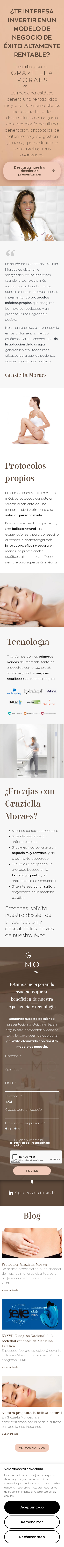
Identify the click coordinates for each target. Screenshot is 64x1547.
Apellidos (13, 1069)
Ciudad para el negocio (24, 1109)
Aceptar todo (32, 1507)
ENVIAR (32, 1171)
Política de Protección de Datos (32, 1144)
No (20, 1129)
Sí (9, 1129)
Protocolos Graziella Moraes (25, 1264)
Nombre (12, 1056)
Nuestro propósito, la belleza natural (32, 1413)
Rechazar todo (32, 1537)
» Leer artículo (10, 1290)
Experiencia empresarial (25, 1123)
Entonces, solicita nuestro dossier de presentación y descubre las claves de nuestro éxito (29, 922)
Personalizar (32, 1522)
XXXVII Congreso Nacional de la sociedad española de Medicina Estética (28, 1340)
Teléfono (13, 1096)
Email (10, 1082)
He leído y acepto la (32, 1143)
